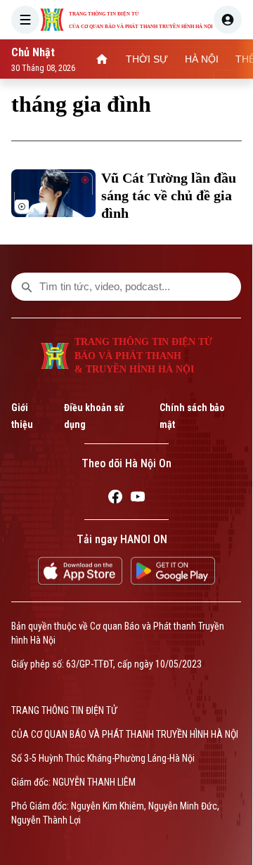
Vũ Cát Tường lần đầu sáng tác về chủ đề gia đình (168, 195)
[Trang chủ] (101, 59)
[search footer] (27, 287)
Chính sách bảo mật (192, 416)
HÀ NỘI (202, 59)
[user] (228, 20)
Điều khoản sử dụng (94, 416)
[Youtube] (138, 499)
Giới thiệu (22, 416)
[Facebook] (115, 499)
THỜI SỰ (147, 59)
